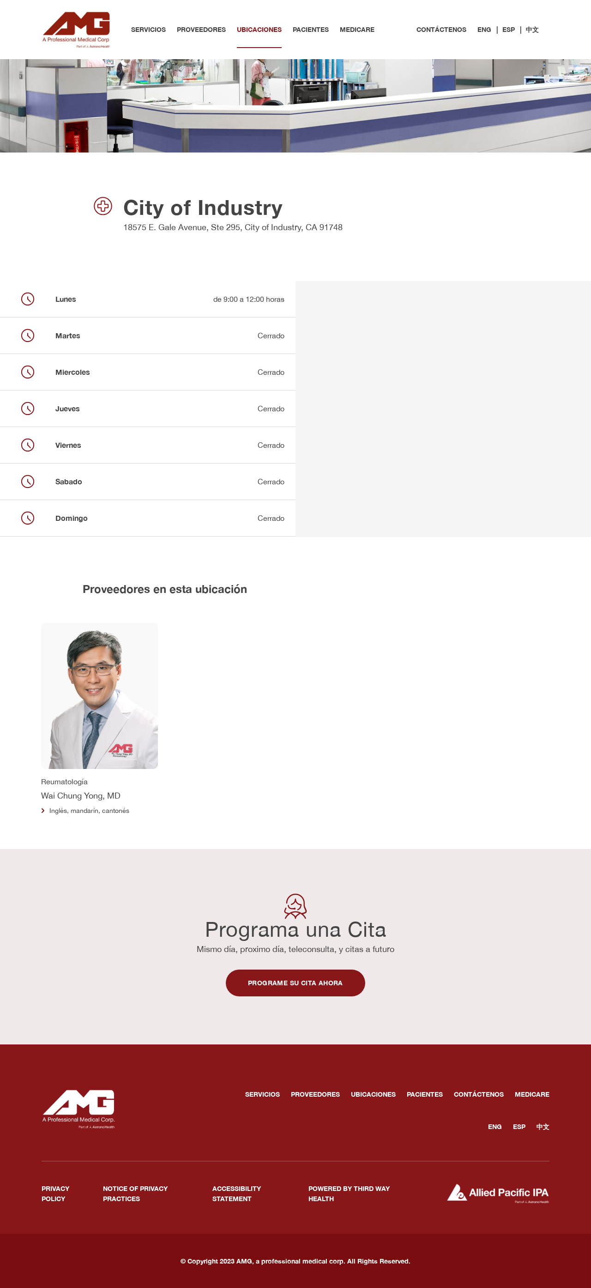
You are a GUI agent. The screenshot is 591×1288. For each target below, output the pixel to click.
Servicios (148, 29)
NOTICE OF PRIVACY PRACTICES (135, 1193)
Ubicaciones (259, 29)
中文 (532, 29)
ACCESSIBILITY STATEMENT (236, 1193)
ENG (484, 29)
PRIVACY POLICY (55, 1193)
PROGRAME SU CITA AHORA (295, 983)
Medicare (357, 29)
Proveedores (201, 29)
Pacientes (311, 29)
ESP (508, 29)
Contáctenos (441, 29)
